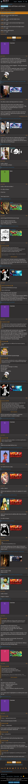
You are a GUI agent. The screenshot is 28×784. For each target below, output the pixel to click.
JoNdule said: (4, 716)
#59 (26, 663)
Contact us (3, 776)
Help (21, 776)
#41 (26, 56)
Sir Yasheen (13, 229)
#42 (26, 99)
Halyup (12, 555)
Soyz (11, 524)
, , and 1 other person (13, 82)
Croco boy (12, 122)
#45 (26, 184)
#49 (26, 319)
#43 (26, 135)
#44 (26, 161)
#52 (26, 464)
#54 (26, 511)
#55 (26, 537)
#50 (26, 398)
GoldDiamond (13, 451)
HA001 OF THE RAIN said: (7, 285)
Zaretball (12, 498)
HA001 (11, 202)
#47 (26, 243)
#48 (26, 282)
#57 (26, 591)
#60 (26, 713)
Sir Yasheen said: (5, 322)
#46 (26, 215)
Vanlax (11, 578)
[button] (1, 1)
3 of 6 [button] (14, 37)
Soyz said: (4, 618)
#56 (26, 568)
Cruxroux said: (4, 245)
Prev (9, 37)
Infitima (12, 472)
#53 (26, 486)
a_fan (11, 86)
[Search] (26, 1)
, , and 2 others (11, 118)
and (8, 167)
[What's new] (24, 1)
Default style (4, 774)
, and (12, 447)
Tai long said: (4, 341)
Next (18, 37)
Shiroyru (3, 10)
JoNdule (12, 650)
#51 (26, 435)
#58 (26, 615)
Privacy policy (16, 776)
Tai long (12, 269)
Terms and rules (9, 776)
